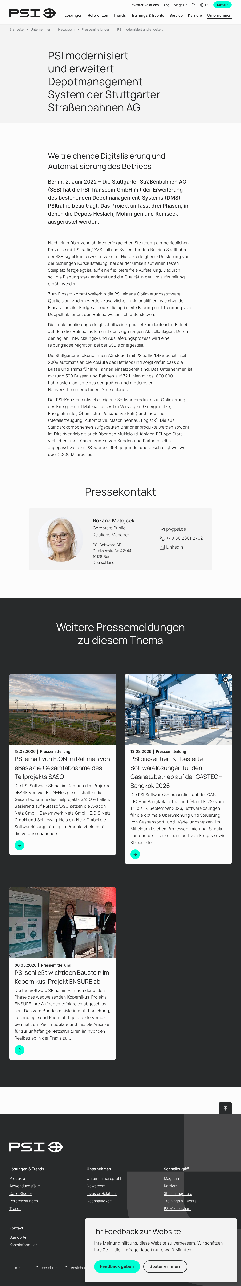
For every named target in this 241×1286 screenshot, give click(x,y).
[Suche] (193, 4)
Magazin (171, 1178)
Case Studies (20, 1193)
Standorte (17, 1237)
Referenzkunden (23, 1201)
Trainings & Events (180, 1201)
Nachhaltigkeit (99, 1201)
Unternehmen (41, 29)
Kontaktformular (23, 1244)
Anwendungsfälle (24, 1186)
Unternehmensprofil (104, 1178)
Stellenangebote (178, 1193)
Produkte (17, 1178)
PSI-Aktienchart (177, 1208)
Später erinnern (165, 1266)
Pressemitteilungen (96, 29)
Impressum (19, 1267)
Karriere (171, 1186)
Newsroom (66, 29)
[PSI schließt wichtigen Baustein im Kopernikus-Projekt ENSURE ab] (19, 1050)
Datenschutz (47, 1267)
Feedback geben (117, 1266)
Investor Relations (102, 1193)
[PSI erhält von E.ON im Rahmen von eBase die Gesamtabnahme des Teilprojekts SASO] (19, 845)
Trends (15, 1208)
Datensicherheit (78, 1267)
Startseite (16, 29)
